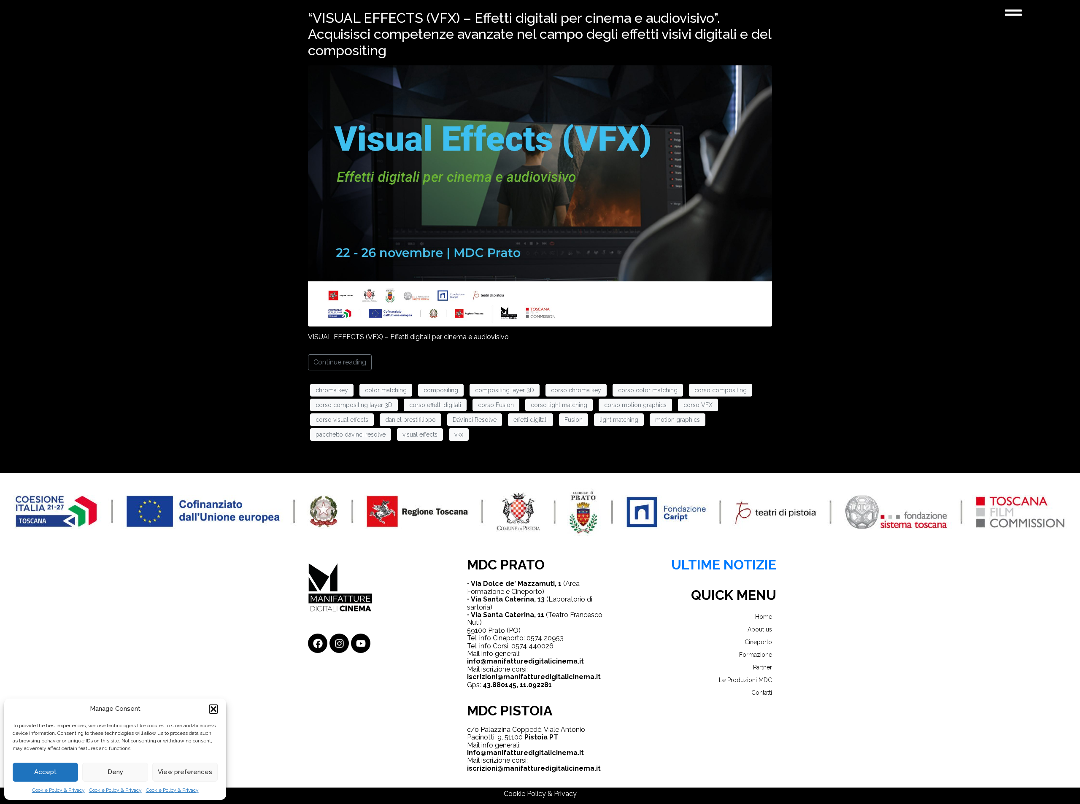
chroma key (332, 390)
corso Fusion (496, 405)
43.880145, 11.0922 (513, 685)
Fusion (573, 419)
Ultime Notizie (723, 564)
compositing (441, 390)
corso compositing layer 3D (354, 405)
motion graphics (677, 419)
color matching (386, 390)
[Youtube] (360, 643)
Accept (45, 772)
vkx (458, 434)
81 (548, 685)
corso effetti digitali (435, 405)
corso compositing (720, 390)
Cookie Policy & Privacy (58, 790)
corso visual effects (342, 419)
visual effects (419, 434)
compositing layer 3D (504, 390)
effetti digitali (530, 419)
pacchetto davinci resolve (351, 434)
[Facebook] (317, 643)
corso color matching (648, 390)
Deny (115, 772)
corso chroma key (576, 390)
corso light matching (559, 405)
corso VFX (698, 405)
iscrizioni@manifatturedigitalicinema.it (534, 677)
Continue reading (339, 362)
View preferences (185, 772)
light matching (618, 419)
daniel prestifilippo (410, 419)
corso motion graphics (635, 405)
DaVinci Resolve (475, 419)
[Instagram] (339, 643)
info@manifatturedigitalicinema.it (525, 661)
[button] (213, 709)
